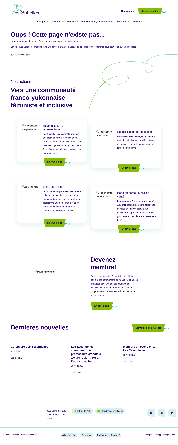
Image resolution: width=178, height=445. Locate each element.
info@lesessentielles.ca (112, 411)
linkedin (172, 412)
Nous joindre (128, 11)
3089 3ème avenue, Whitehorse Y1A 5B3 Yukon (56, 415)
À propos (41, 21)
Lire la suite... (16, 358)
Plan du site (87, 435)
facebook (151, 412)
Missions (56, 21)
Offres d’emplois (69, 435)
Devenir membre (150, 11)
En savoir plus (54, 162)
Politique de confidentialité (108, 435)
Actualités (121, 21)
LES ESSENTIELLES (66, 8)
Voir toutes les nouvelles (148, 328)
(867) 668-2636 (84, 411)
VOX (173, 435)
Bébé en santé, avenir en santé (97, 21)
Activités (137, 21)
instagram (161, 412)
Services (71, 21)
